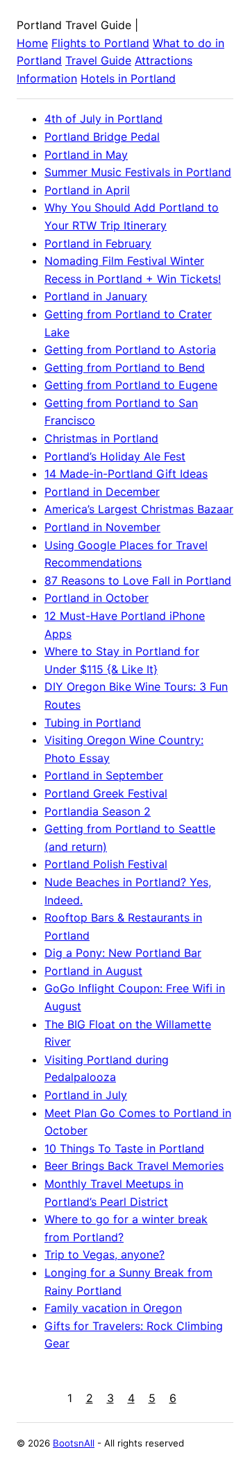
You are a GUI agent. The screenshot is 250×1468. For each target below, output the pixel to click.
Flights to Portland (100, 43)
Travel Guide (98, 60)
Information (47, 78)
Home (32, 43)
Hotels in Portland (128, 78)
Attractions (163, 60)
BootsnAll (73, 1443)
